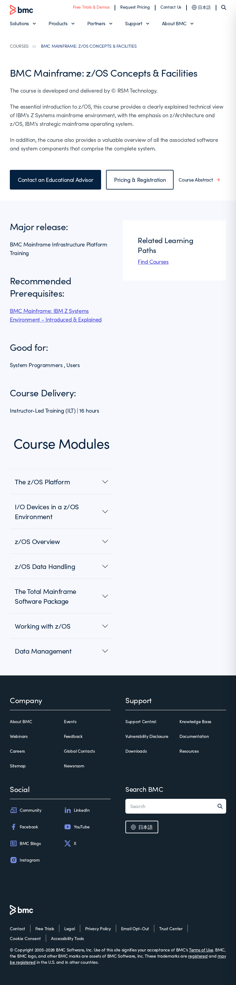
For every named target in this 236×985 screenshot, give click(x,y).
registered (197, 956)
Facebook (29, 827)
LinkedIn (82, 810)
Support (133, 23)
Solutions (19, 23)
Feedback (73, 736)
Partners (96, 23)
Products (58, 23)
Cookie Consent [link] (25, 938)
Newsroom (74, 766)
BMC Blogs (30, 843)
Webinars (19, 736)
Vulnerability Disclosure (146, 736)
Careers (17, 751)
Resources (189, 751)
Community (30, 810)
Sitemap (18, 766)
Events (70, 721)
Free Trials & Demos (91, 7)
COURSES (19, 46)
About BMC (174, 23)
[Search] (223, 7)
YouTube (82, 827)
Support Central (140, 721)
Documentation (194, 736)
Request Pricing (135, 7)
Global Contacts (79, 751)
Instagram (29, 860)
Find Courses (153, 261)
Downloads (136, 751)
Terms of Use (201, 950)
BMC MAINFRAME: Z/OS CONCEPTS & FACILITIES (89, 46)
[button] (61, 481)
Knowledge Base (195, 721)
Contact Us (170, 7)
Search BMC (144, 789)
